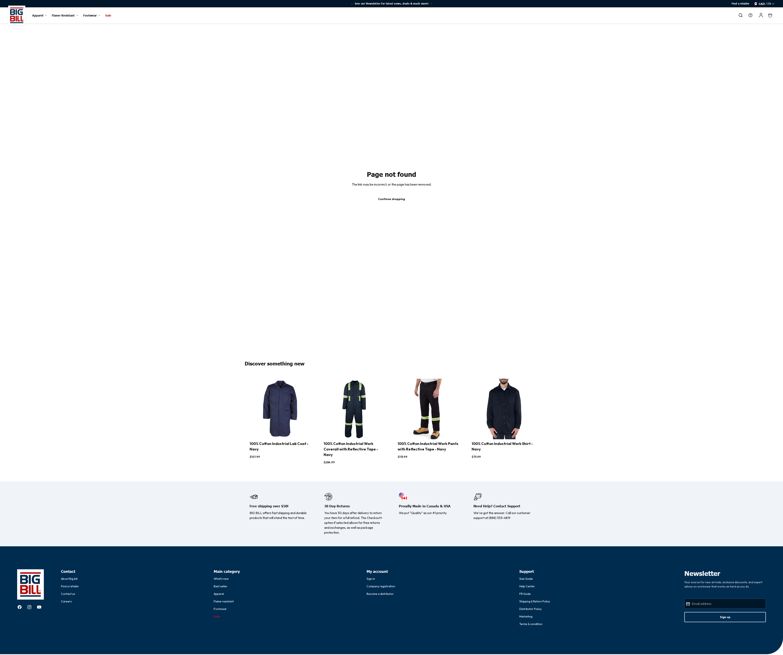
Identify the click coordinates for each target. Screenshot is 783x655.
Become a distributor (380, 594)
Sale (217, 616)
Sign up (725, 617)
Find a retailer (740, 3)
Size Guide (526, 579)
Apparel (219, 594)
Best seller (220, 586)
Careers (66, 601)
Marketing (525, 616)
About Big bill (69, 579)
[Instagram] (29, 607)
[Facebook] (19, 607)
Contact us (68, 594)
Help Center (527, 586)
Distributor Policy (530, 609)
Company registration (381, 586)
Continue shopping (391, 199)
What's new (221, 579)
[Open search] (740, 15)
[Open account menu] (760, 15)
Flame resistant (224, 601)
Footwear (220, 609)
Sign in (371, 579)
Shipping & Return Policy (534, 601)
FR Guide (525, 594)
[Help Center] (750, 15)
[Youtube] (39, 607)
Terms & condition (530, 624)
